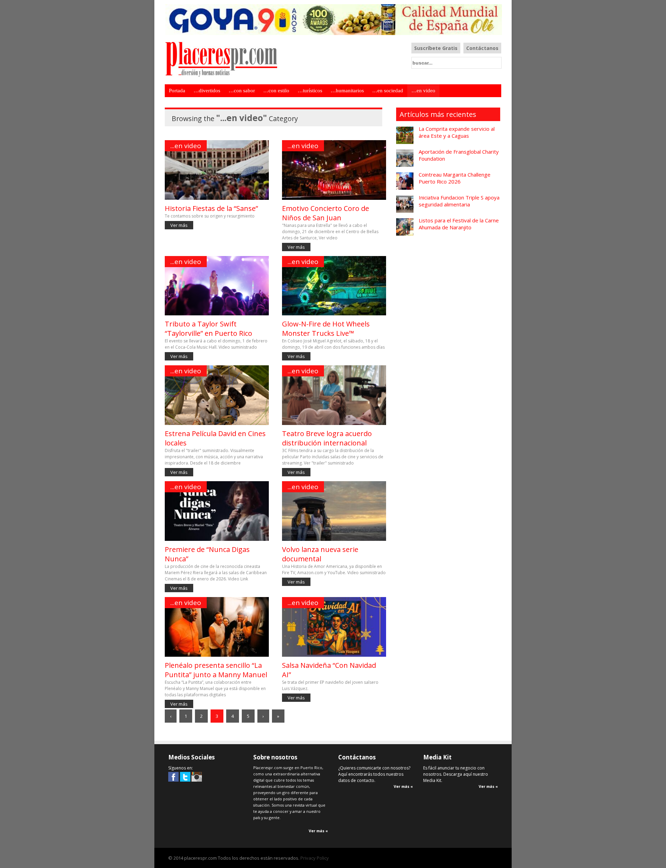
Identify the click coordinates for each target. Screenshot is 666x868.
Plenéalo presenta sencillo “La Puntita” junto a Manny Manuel (216, 670)
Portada (177, 90)
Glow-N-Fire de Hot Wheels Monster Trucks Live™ (326, 328)
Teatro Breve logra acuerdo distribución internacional (327, 438)
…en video (423, 90)
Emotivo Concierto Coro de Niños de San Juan (325, 213)
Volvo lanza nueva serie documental (320, 554)
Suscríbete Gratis (436, 48)
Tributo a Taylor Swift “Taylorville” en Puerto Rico (208, 328)
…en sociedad (387, 90)
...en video (185, 145)
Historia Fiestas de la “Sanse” (211, 208)
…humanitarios (347, 90)
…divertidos (207, 90)
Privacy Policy (314, 858)
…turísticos (310, 90)
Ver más (179, 225)
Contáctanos (482, 48)
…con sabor (242, 90)
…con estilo (276, 90)
